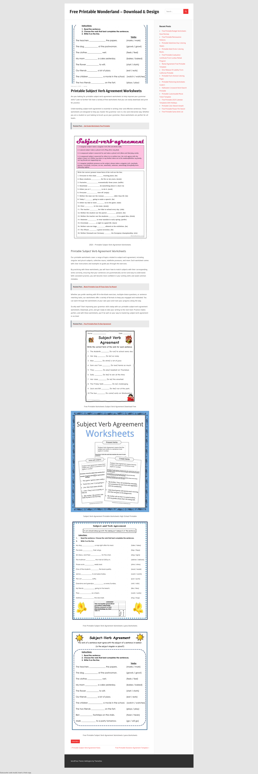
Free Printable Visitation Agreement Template (131, 748)
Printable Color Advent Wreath (173, 106)
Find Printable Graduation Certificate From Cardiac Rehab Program (170, 58)
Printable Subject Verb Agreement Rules (86, 748)
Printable (75, 741)
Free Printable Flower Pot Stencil (173, 109)
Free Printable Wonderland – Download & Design (114, 11)
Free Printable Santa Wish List (172, 112)
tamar (85, 86)
